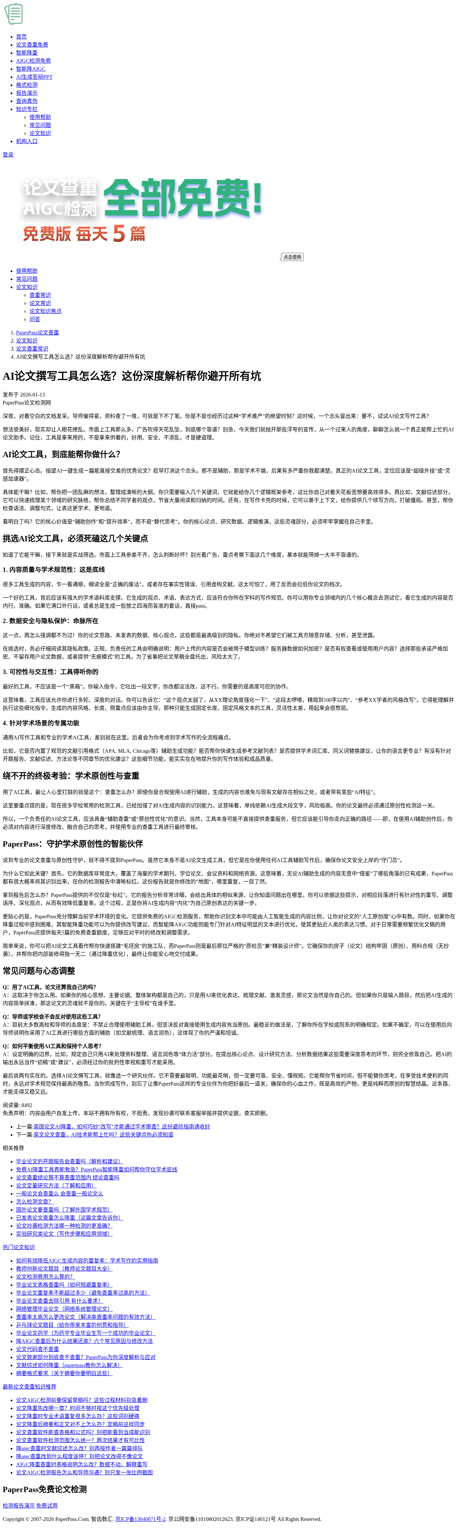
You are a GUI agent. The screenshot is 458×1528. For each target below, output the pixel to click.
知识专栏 (27, 109)
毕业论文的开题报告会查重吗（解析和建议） (69, 1161)
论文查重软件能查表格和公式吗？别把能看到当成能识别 (83, 1432)
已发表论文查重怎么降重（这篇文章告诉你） (69, 1218)
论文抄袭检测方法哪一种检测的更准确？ (64, 1226)
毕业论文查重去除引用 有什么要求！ (59, 1301)
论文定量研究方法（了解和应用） (56, 1185)
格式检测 (27, 85)
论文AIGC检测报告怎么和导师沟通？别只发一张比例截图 (84, 1472)
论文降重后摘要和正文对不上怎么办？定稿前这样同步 (80, 1424)
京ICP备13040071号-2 (140, 1519)
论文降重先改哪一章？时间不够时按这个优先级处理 (77, 1408)
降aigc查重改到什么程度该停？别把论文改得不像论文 (79, 1456)
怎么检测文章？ (35, 1202)
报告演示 (27, 93)
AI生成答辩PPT (34, 77)
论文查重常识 (32, 349)
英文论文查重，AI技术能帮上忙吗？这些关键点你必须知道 (103, 1135)
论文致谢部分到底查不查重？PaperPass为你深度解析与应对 (86, 1357)
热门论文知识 (19, 1247)
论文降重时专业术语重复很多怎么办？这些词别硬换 (77, 1416)
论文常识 (40, 303)
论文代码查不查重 (37, 1349)
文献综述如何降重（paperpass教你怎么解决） (69, 1365)
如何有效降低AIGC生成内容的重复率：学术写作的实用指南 (87, 1261)
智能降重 (27, 53)
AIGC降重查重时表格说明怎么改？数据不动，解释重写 (82, 1464)
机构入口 (27, 141)
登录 (8, 155)
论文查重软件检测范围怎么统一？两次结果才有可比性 (80, 1440)
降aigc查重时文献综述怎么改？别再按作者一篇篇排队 (79, 1448)
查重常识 (40, 295)
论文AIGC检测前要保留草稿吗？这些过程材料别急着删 (82, 1400)
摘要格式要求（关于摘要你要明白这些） (64, 1373)
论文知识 (40, 133)
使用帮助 (40, 117)
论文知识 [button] (27, 287)
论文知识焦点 (46, 311)
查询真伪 (27, 101)
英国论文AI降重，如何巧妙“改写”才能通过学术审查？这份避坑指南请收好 (122, 1126)
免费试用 (47, 1506)
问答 (35, 319)
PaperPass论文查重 (37, 332)
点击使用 (292, 257)
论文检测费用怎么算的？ (45, 1277)
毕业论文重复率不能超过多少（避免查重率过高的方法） (83, 1293)
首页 (21, 37)
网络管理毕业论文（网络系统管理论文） (64, 1309)
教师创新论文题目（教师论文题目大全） (64, 1269)
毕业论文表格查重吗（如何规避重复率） (64, 1285)
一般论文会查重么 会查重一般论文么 (59, 1194)
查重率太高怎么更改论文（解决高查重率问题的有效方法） (86, 1317)
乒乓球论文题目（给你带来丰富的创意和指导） (72, 1325)
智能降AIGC (31, 69)
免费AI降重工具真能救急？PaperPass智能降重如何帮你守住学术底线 (96, 1169)
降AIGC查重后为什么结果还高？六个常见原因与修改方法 (84, 1341)
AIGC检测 (33, 61)
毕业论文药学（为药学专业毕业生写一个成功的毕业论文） (86, 1333)
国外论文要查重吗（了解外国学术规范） (64, 1210)
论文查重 (32, 45)
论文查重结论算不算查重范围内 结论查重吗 (67, 1177)
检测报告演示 (19, 1506)
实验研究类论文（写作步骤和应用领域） (64, 1234)
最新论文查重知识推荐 (29, 1387)
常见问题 (40, 125)
